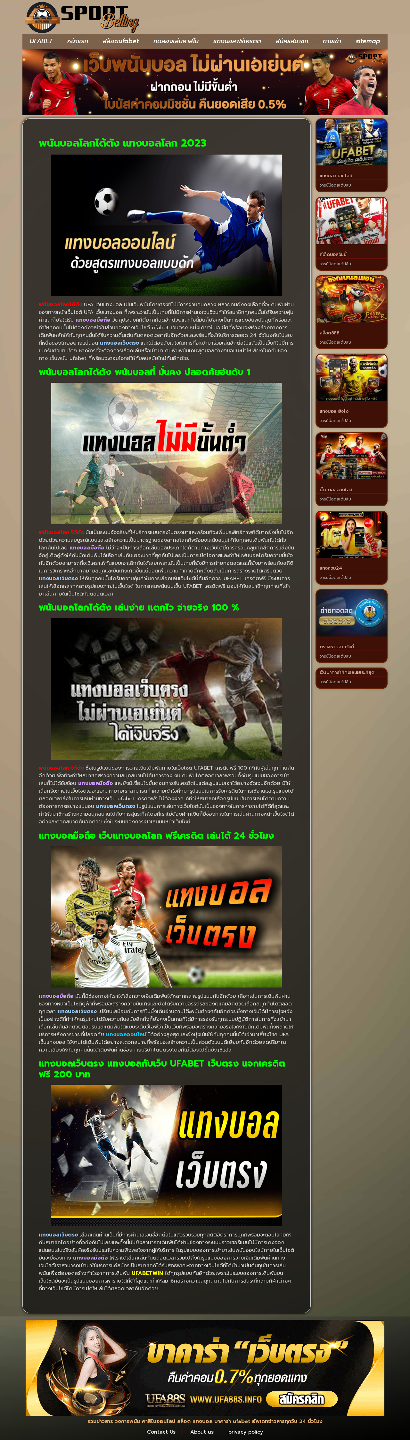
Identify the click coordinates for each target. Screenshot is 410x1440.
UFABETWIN (147, 1273)
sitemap (368, 41)
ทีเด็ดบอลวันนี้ (333, 254)
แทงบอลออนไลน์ (336, 175)
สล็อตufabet (121, 41)
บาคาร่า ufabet (232, 1421)
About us (202, 1432)
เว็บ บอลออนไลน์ (336, 489)
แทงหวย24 (331, 568)
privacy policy (245, 1432)
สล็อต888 (330, 333)
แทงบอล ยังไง (334, 411)
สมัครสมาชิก (292, 41)
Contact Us (161, 1432)
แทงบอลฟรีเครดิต (237, 41)
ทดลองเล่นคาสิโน (176, 41)
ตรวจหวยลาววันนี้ (337, 647)
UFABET (41, 41)
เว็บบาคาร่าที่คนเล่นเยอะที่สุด (347, 672)
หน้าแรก (77, 41)
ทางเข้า (332, 41)
